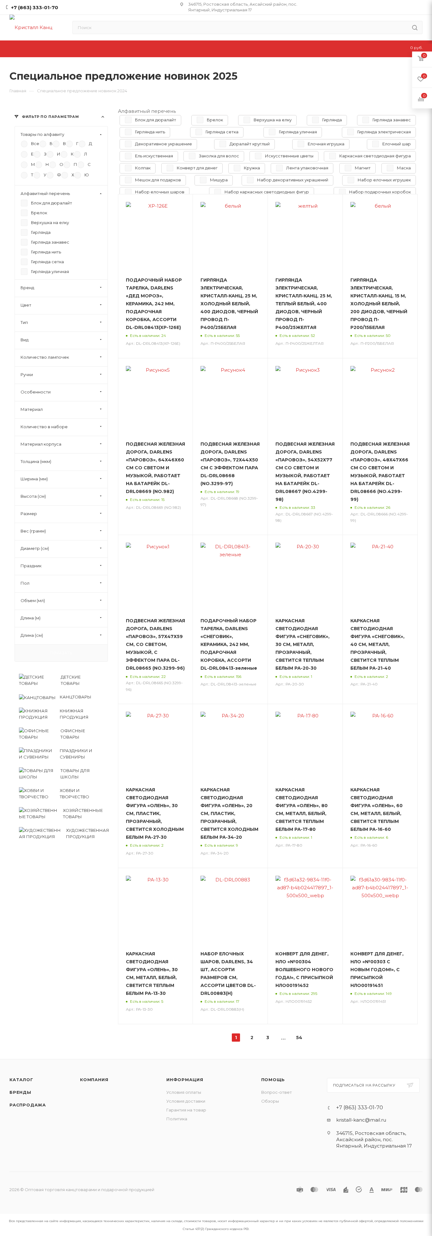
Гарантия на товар (186, 1109)
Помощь (273, 1079)
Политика (176, 1118)
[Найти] (415, 27)
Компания (94, 1079)
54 (299, 1037)
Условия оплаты (183, 1092)
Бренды (20, 1092)
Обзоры (270, 1101)
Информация (184, 1079)
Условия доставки (185, 1101)
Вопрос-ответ (276, 1092)
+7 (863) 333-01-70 (34, 7)
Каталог (21, 1079)
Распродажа (27, 1104)
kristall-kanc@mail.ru (361, 1120)
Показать (61, 653)
